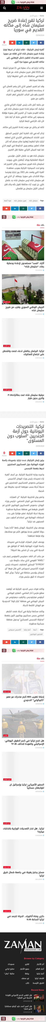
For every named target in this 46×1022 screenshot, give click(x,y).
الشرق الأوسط (38, 983)
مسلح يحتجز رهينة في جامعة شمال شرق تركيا (23, 874)
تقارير (5, 735)
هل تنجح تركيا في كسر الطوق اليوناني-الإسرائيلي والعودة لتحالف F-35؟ (24, 742)
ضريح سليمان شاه (20, 200)
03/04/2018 (40, 35)
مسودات (11, 964)
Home (42, 15)
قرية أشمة (7, 200)
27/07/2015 (39, 358)
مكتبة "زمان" (9, 973)
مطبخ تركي (9, 969)
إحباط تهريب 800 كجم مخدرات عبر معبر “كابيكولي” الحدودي (25, 698)
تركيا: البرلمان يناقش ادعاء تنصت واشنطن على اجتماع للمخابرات (23, 352)
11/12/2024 (39, 314)
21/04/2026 (39, 747)
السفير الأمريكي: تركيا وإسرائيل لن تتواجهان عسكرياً (26, 786)
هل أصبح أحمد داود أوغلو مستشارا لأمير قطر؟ (18, 1008)
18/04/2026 (39, 791)
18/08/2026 (39, 704)
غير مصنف (7, 911)
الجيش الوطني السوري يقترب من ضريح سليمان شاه (25, 309)
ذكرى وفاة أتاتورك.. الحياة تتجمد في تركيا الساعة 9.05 (25, 918)
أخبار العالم (7, 779)
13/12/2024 (39, 270)
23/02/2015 (39, 402)
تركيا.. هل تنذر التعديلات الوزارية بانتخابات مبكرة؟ (23, 830)
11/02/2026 (39, 835)
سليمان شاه (33, 200)
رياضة (27, 973)
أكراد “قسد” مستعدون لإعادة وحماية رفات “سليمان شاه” (25, 265)
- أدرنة (35, 629)
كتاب (27, 983)
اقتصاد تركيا (39, 978)
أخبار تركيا (27, 629)
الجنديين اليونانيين (36, 634)
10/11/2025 (39, 923)
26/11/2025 (39, 879)
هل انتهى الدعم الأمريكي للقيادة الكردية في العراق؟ (18, 997)
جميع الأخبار (34, 15)
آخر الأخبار (7, 258)
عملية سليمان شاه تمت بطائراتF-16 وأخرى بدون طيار (26, 396)
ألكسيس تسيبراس (15, 629)
